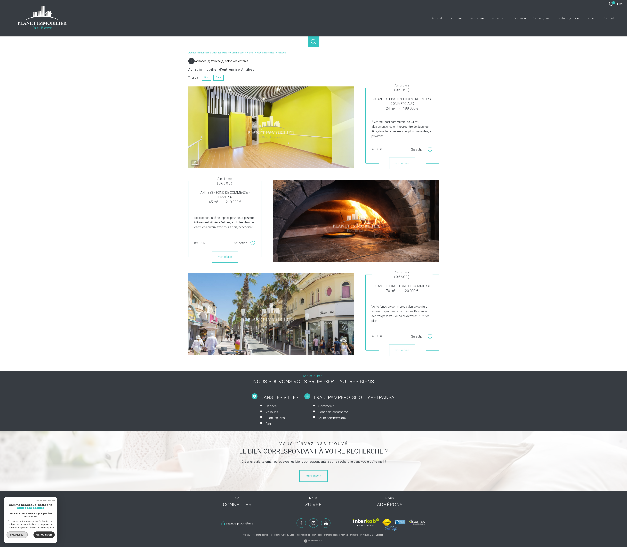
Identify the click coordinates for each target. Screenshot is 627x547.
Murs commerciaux (332, 418)
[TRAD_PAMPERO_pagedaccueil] (42, 28)
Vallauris (272, 412)
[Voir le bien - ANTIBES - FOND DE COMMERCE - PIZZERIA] (356, 221)
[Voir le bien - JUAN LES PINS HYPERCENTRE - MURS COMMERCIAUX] (271, 127)
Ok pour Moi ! (44, 534)
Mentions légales (331, 535)
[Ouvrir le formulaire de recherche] (313, 41)
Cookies (379, 535)
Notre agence (568, 18)
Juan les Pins (275, 418)
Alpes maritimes (265, 52)
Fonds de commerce (333, 412)
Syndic (590, 18)
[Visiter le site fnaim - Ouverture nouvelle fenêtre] (387, 522)
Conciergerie (541, 18)
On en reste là (43, 500)
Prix (206, 77)
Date (218, 77)
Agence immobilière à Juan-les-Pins (207, 52)
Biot (268, 424)
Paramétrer (17, 534)
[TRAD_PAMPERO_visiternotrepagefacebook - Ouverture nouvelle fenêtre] (301, 523)
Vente (250, 52)
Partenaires (353, 535)
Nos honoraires (303, 535)
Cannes (271, 406)
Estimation (498, 18)
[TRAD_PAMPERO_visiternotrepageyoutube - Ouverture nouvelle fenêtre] (326, 523)
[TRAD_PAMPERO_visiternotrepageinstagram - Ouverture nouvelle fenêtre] (313, 523)
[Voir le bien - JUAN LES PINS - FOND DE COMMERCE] (271, 314)
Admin (344, 535)
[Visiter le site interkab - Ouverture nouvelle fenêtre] (366, 522)
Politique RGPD (366, 535)
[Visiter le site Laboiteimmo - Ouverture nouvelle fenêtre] (313, 541)
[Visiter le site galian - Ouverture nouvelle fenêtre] (417, 522)
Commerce (326, 406)
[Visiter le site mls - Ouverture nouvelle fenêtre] (400, 522)
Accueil (437, 18)
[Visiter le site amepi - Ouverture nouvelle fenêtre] (391, 528)
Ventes (455, 18)
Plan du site (317, 535)
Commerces (237, 52)
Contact (608, 18)
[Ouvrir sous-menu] (461, 18)
